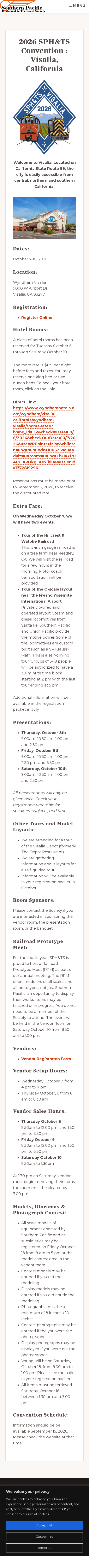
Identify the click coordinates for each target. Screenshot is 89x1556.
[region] (44, 1520)
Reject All (44, 1548)
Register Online (36, 317)
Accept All (44, 1525)
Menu (79, 5)
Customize (44, 1537)
